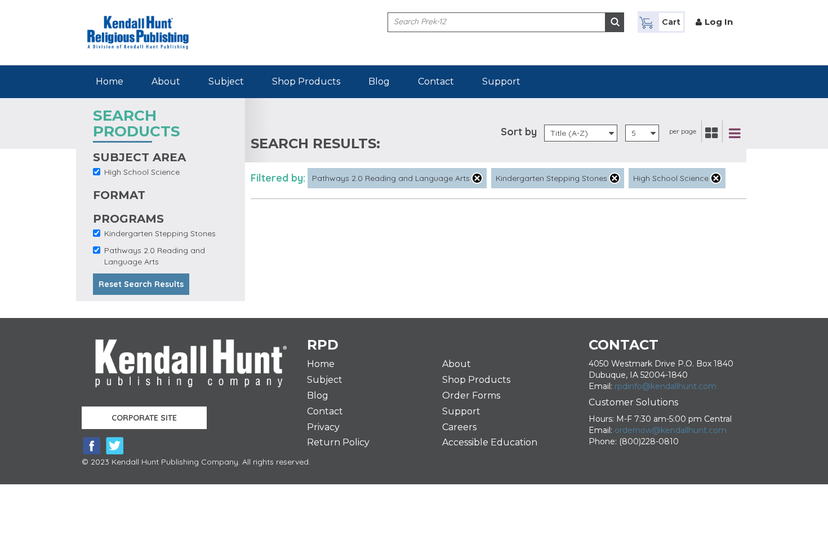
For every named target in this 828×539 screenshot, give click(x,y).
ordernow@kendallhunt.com (671, 430)
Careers (459, 427)
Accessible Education (489, 442)
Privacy (323, 427)
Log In (719, 21)
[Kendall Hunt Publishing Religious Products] (138, 24)
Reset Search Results (141, 284)
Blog (379, 81)
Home (109, 81)
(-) (477, 178)
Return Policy (338, 442)
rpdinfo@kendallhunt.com (665, 386)
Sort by (519, 131)
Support (501, 81)
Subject (226, 81)
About (166, 81)
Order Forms (471, 395)
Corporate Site (144, 418)
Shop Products (306, 81)
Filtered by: (278, 177)
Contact (436, 81)
